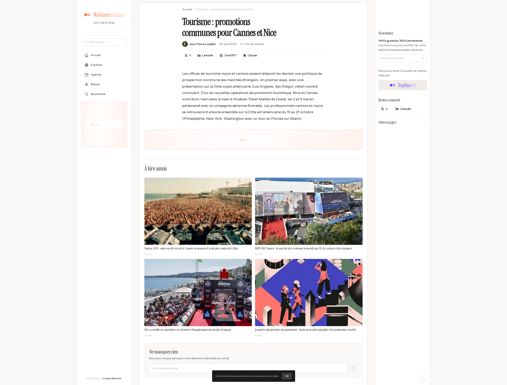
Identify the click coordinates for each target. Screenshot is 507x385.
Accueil (187, 9)
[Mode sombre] (424, 378)
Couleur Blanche (111, 378)
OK (287, 375)
